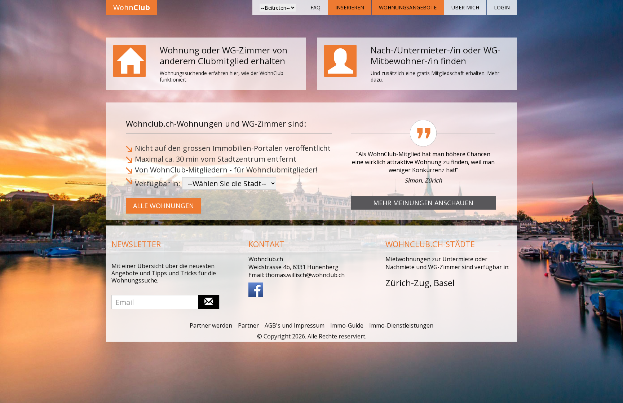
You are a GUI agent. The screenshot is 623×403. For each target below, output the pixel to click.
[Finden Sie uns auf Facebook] (255, 289)
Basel (444, 283)
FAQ (315, 7)
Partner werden (211, 325)
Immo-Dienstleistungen (401, 325)
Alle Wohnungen (163, 205)
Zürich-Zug (407, 283)
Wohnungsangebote (408, 7)
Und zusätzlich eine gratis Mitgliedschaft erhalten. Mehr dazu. (435, 76)
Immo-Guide (346, 325)
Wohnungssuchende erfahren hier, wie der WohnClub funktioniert (221, 76)
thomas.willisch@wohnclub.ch (305, 275)
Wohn (131, 7)
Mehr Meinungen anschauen (423, 202)
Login (502, 7)
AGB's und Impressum (294, 325)
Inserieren (349, 7)
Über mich (465, 7)
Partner (248, 325)
